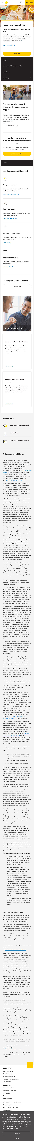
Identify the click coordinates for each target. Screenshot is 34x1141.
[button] (1, 2)
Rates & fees (6, 72)
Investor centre (7, 1098)
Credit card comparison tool (11, 194)
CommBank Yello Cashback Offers (12, 66)
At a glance (6, 60)
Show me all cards (8, 267)
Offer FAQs (6, 78)
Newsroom (6, 1096)
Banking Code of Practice (10, 1107)
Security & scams (8, 1071)
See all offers (6, 242)
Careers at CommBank (9, 1090)
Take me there (17, 286)
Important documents (9, 1105)
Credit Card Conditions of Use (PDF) (15, 480)
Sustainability (7, 1093)
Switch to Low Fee (17, 153)
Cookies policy (7, 1110)
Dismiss (17, 1138)
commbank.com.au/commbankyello (15, 949)
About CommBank (8, 1088)
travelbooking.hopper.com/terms (14, 1049)
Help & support (7, 1073)
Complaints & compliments (11, 1079)
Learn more (17, 1133)
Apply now (17, 53)
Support (5, 162)
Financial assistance (9, 1076)
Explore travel (10, 125)
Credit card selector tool (10, 218)
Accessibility (6, 1081)
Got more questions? (9, 45)
